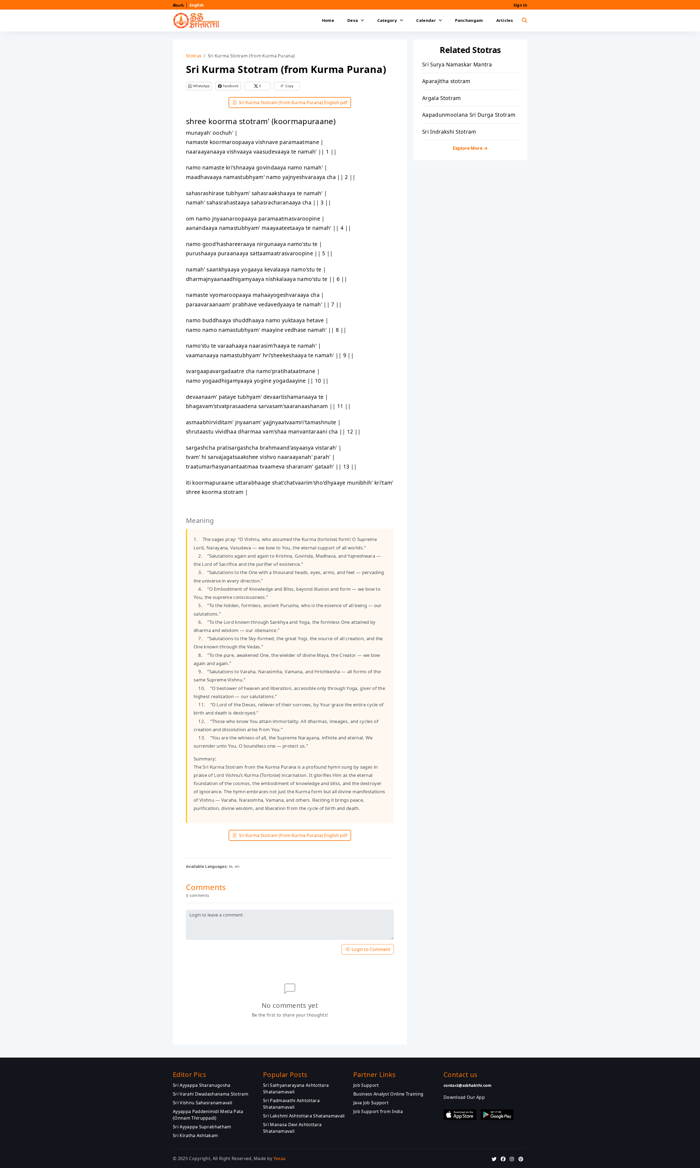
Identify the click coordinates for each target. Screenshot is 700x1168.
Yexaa (279, 1158)
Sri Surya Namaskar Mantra (457, 64)
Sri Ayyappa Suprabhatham (202, 1126)
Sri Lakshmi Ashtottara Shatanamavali (304, 1116)
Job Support (366, 1085)
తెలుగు (178, 5)
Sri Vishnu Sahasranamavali (202, 1102)
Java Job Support (371, 1102)
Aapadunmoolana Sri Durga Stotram (468, 114)
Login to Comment (371, 949)
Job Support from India (378, 1111)
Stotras (194, 56)
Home (328, 20)
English (196, 5)
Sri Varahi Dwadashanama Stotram (210, 1094)
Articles (504, 20)
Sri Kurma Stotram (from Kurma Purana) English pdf (293, 102)
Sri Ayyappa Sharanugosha (202, 1085)
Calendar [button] (426, 20)
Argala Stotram (441, 98)
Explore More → (470, 148)
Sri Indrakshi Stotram (449, 131)
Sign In (520, 5)
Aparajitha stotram (446, 81)
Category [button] (387, 20)
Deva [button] (352, 20)
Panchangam (469, 20)
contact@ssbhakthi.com (468, 1085)
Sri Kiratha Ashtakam (195, 1135)
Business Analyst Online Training (388, 1094)
